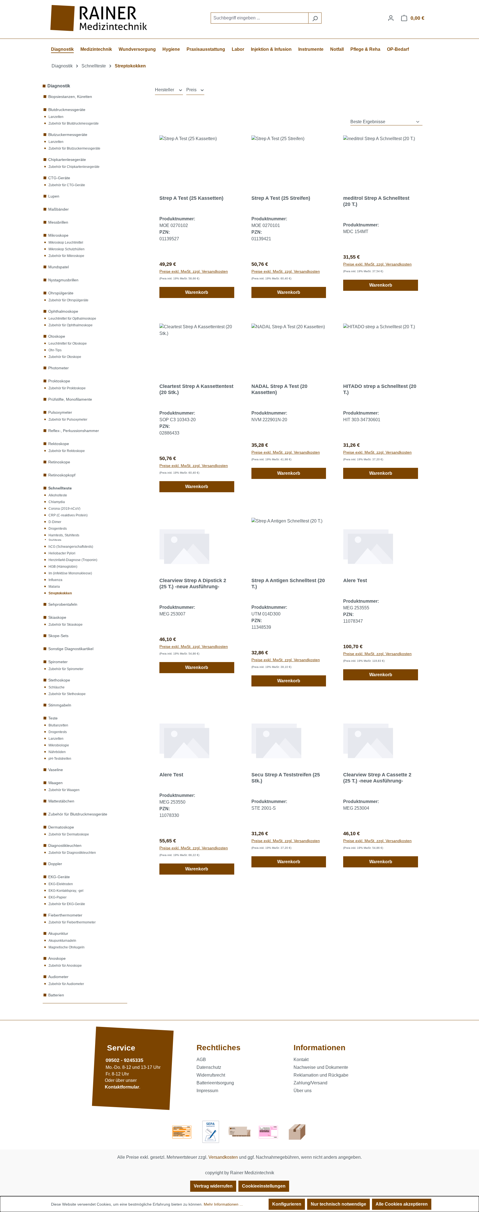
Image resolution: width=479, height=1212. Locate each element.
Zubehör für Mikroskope (66, 256)
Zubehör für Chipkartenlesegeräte (74, 167)
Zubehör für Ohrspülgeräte (68, 300)
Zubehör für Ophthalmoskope (71, 325)
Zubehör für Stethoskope (67, 694)
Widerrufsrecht (211, 1075)
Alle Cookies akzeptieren (402, 1204)
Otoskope (56, 336)
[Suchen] (315, 18)
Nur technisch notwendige (338, 1204)
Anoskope (57, 958)
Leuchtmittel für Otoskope (68, 343)
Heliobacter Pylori (62, 553)
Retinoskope (59, 462)
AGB (201, 1059)
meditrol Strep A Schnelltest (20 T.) (376, 201)
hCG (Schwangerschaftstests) (71, 547)
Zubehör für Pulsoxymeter (68, 419)
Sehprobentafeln (62, 604)
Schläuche (57, 687)
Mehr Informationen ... (223, 1204)
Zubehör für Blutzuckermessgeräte (74, 148)
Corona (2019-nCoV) (64, 509)
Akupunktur (58, 933)
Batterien (56, 995)
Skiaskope (57, 617)
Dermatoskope (61, 827)
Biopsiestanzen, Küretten (70, 96)
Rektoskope (58, 443)
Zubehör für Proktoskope (67, 388)
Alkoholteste (58, 495)
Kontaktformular (122, 1087)
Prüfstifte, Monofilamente (70, 399)
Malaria (54, 587)
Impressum (207, 1090)
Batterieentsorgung (215, 1082)
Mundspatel (58, 267)
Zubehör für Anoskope (65, 966)
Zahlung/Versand (310, 1082)
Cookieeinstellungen (264, 1186)
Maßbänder (58, 209)
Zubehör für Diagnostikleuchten (72, 853)
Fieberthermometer (65, 915)
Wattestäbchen (61, 801)
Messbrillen (58, 222)
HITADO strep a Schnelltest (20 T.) (379, 389)
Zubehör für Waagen (64, 790)
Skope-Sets (58, 635)
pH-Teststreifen (60, 759)
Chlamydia (57, 502)
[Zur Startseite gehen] (99, 18)
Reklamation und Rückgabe (321, 1075)
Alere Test (355, 580)
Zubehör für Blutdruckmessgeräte (74, 123)
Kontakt (301, 1059)
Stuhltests (55, 539)
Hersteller (165, 89)
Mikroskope (58, 235)
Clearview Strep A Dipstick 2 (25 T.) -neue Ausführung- (192, 583)
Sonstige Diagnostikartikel (70, 649)
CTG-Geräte (59, 178)
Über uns (303, 1090)
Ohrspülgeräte (60, 293)
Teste (53, 718)
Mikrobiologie (59, 745)
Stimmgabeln (59, 705)
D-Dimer (55, 522)
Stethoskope (59, 680)
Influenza (55, 580)
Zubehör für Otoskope (65, 357)
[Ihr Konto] (391, 18)
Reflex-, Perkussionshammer (73, 430)
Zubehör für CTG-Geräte (67, 185)
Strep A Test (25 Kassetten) (191, 198)
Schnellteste (60, 488)
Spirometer (58, 662)
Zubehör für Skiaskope (66, 625)
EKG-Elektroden (61, 884)
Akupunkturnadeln (62, 941)
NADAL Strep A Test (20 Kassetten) (279, 389)
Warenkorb (196, 292)
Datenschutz (209, 1067)
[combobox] (260, 18)
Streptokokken (60, 593)
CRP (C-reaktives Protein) (68, 515)
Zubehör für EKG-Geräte (67, 904)
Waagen (55, 783)
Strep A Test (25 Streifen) (280, 198)
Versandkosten (223, 1157)
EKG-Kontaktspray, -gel (66, 891)
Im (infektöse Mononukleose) (70, 573)
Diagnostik (58, 86)
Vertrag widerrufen (213, 1186)
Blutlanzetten (58, 725)
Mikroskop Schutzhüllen (67, 249)
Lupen (53, 196)
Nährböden (57, 752)
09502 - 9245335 (124, 1060)
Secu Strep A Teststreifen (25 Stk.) (285, 778)
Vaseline (55, 769)
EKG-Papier (58, 897)
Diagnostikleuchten (64, 845)
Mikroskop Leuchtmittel (66, 242)
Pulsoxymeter (60, 412)
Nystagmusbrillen (63, 280)
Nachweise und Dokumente (321, 1067)
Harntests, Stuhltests (64, 535)
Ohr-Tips (55, 350)
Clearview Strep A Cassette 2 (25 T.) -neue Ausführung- (377, 778)
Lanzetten (56, 117)
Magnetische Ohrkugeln (67, 947)
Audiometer (58, 976)
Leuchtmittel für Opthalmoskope (72, 318)
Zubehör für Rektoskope (67, 451)
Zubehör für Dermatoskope (69, 834)
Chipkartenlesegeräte (67, 159)
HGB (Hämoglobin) (63, 567)
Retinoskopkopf (61, 475)
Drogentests (58, 529)
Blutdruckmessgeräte (66, 109)
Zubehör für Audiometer (66, 984)
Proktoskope (59, 381)
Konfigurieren (286, 1204)
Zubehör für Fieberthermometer (72, 922)
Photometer (58, 368)
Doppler (55, 864)
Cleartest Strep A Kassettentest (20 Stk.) (196, 389)
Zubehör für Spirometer (66, 669)
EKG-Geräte (59, 877)
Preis (192, 89)
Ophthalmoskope (63, 311)
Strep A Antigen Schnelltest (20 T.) (288, 583)
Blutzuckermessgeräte (67, 134)
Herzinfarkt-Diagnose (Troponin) (73, 560)
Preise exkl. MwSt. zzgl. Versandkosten (193, 271)
